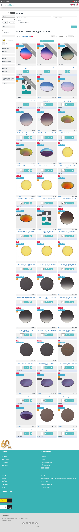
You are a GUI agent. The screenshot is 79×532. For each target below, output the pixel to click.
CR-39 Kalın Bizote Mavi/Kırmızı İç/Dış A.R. (26, 68)
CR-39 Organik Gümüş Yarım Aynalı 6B (26, 429)
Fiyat (4, 16)
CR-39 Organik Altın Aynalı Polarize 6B (26, 165)
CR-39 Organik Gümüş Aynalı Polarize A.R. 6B (67, 397)
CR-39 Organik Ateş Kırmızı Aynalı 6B (67, 198)
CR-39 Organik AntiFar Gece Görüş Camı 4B (67, 166)
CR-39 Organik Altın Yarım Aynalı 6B (47, 165)
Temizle (13, 13)
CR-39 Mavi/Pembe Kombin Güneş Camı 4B (26, 133)
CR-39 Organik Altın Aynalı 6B (67, 132)
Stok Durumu (6, 26)
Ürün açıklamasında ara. (24, 22)
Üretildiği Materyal (7, 61)
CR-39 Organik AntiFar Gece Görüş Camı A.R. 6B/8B (47, 199)
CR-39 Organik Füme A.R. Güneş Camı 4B (26, 298)
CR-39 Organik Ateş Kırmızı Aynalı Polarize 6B (26, 232)
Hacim (4, 55)
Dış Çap (5, 83)
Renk (4, 58)
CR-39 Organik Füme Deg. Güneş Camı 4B (47, 331)
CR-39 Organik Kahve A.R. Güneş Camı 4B (47, 429)
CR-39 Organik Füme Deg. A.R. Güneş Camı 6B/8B (26, 331)
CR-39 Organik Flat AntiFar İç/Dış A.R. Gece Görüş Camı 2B (67, 265)
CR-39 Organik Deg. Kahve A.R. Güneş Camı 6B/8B (67, 232)
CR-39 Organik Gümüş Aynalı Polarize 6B (46, 397)
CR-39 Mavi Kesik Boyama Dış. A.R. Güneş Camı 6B (47, 100)
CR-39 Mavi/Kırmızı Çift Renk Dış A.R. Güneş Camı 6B (67, 100)
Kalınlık (5, 51)
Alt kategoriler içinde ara (24, 20)
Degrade (5, 71)
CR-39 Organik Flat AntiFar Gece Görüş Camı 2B (47, 265)
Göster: (70, 36)
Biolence (39, 97)
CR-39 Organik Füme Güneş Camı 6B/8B (46, 364)
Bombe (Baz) (6, 48)
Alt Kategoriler (6, 36)
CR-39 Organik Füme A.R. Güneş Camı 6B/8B (47, 298)
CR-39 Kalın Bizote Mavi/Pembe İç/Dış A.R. (47, 68)
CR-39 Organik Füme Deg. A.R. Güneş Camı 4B (67, 298)
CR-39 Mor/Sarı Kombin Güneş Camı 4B (47, 132)
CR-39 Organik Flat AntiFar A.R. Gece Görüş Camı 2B (26, 265)
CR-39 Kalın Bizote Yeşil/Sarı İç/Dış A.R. (67, 68)
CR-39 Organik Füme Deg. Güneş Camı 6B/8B (67, 331)
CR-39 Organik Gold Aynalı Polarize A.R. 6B (67, 364)
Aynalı (4, 75)
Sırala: (52, 36)
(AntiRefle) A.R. (6, 65)
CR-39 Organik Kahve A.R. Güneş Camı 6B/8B (67, 429)
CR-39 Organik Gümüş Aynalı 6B (26, 396)
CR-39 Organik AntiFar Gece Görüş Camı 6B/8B (26, 199)
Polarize (5, 68)
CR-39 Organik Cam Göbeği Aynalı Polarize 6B (47, 232)
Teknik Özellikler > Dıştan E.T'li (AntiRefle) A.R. (8, 79)
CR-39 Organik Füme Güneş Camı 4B (26, 363)
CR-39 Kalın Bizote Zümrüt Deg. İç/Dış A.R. (26, 100)
